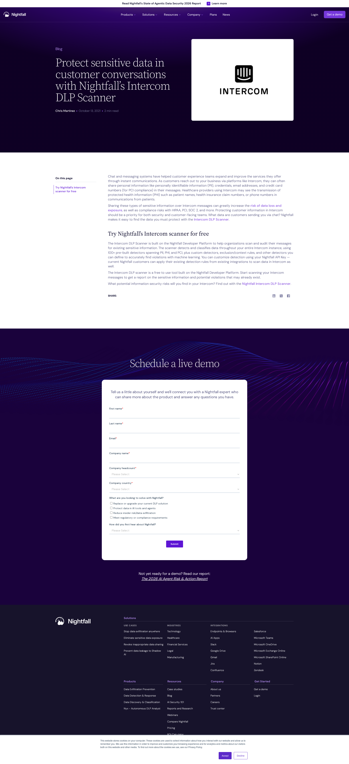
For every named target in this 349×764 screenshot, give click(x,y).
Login (314, 14)
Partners (215, 695)
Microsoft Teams (263, 637)
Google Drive (218, 650)
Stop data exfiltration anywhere (142, 631)
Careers (215, 702)
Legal (170, 650)
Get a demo (334, 15)
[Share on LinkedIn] (274, 296)
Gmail (213, 657)
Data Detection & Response (140, 695)
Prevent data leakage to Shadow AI (142, 652)
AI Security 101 (175, 702)
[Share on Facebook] (288, 296)
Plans (213, 14)
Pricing (171, 728)
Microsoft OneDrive (265, 644)
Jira (212, 663)
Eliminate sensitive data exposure (143, 637)
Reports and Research (180, 708)
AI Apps (215, 637)
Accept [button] (225, 755)
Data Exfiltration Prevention (139, 689)
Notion (258, 663)
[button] (128, 14)
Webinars (172, 715)
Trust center (217, 708)
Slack (213, 644)
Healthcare (173, 637)
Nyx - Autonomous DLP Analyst (142, 708)
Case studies (174, 689)
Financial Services (177, 644)
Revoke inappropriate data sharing (143, 644)
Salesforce (260, 631)
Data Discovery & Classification (142, 702)
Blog (169, 695)
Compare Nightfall (177, 721)
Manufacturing (175, 657)
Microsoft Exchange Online (269, 650)
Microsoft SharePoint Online (270, 657)
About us (215, 689)
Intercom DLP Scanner (211, 219)
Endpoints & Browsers (223, 631)
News (226, 14)
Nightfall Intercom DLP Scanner (266, 284)
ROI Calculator (175, 734)
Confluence (217, 670)
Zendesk (259, 670)
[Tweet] (281, 296)
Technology (174, 631)
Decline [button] (240, 755)
